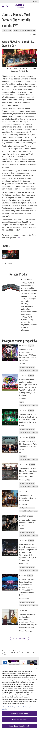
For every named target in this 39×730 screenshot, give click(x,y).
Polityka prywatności (15, 707)
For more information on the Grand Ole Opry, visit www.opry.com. (19, 236)
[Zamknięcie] (36, 668)
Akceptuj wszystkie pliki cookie (19, 726)
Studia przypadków (18, 651)
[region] (19, 697)
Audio (9, 651)
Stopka (5, 707)
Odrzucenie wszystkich (19, 720)
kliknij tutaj (18, 701)
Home (3, 651)
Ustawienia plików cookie (19, 713)
